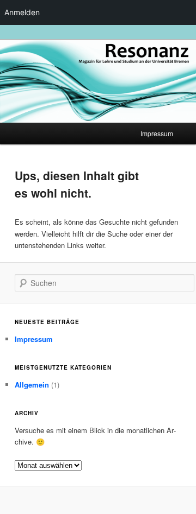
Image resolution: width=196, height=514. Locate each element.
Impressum (156, 133)
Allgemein (32, 384)
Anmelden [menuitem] (22, 12)
